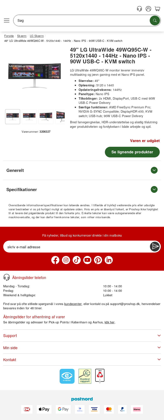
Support (10, 335)
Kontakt (9, 359)
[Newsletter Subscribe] (155, 246)
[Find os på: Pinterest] (98, 260)
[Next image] (58, 77)
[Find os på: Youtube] (87, 260)
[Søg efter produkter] (155, 20)
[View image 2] (29, 116)
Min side (10, 347)
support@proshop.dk (125, 303)
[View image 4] (62, 116)
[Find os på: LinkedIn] (108, 260)
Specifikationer (21, 189)
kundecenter (73, 303)
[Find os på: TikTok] (76, 260)
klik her (110, 322)
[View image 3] (45, 116)
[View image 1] (12, 116)
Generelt (15, 170)
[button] (34, 76)
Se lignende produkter (132, 152)
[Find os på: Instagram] (66, 260)
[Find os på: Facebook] (55, 260)
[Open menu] (6, 20)
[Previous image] (10, 77)
